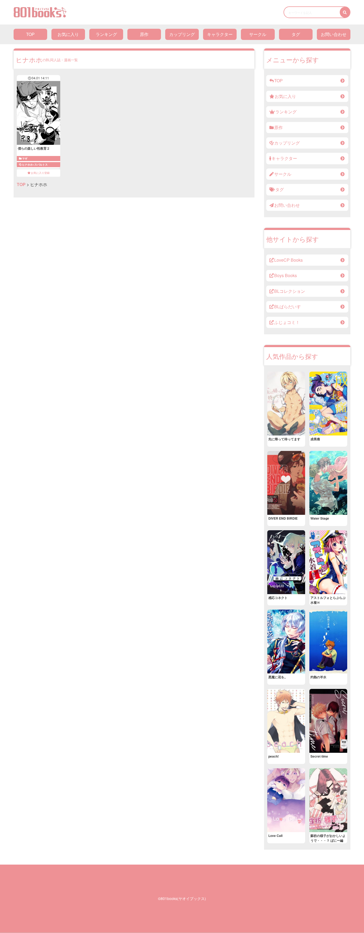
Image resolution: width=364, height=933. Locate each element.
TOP (30, 34)
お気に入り (68, 34)
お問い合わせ (333, 34)
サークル (257, 34)
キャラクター (220, 34)
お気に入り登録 (40, 173)
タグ (296, 34)
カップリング (182, 34)
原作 (144, 34)
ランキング (106, 34)
